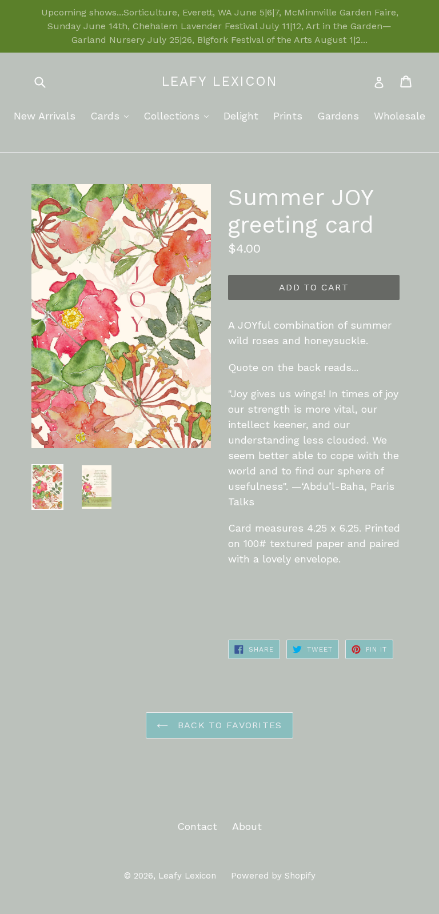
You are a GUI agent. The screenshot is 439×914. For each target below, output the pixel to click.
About (247, 826)
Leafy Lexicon (220, 81)
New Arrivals (44, 116)
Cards (112, 115)
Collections (178, 115)
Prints (287, 116)
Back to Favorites (228, 725)
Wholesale (399, 116)
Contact (197, 826)
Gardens (338, 116)
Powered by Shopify (273, 876)
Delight (241, 116)
